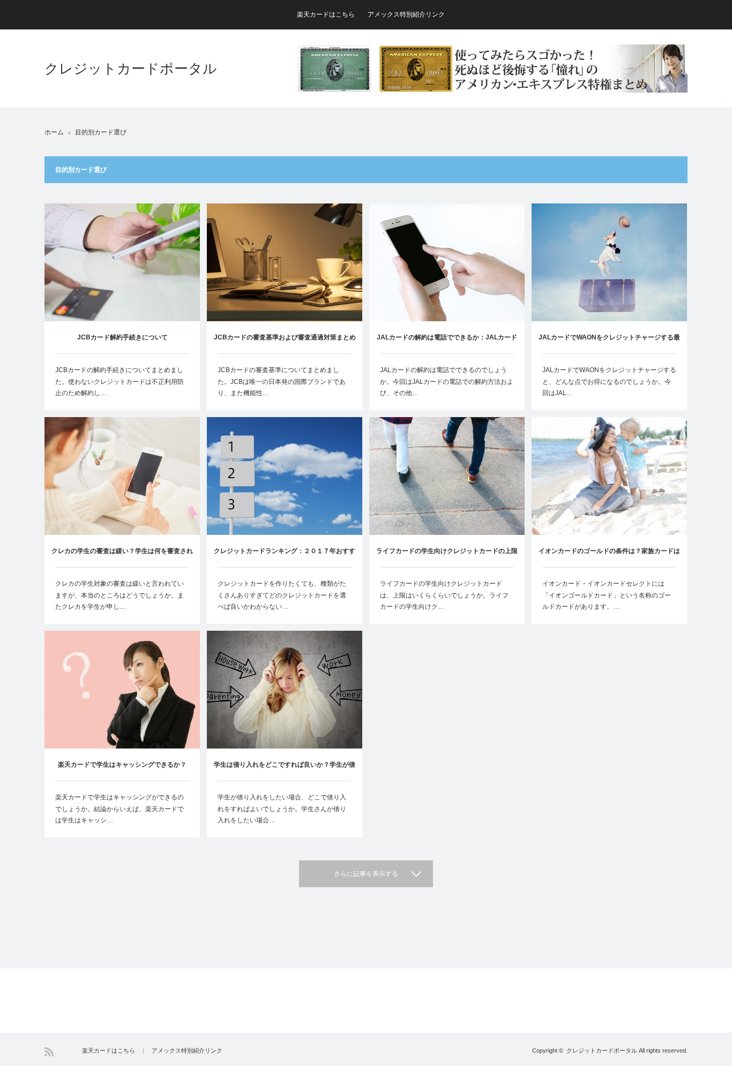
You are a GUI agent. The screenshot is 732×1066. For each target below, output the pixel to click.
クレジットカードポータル (130, 68)
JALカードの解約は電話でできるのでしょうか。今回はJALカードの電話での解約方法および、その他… (446, 381)
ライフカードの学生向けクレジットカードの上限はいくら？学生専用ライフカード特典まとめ (447, 557)
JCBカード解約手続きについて (122, 337)
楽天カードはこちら (326, 14)
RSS (49, 1051)
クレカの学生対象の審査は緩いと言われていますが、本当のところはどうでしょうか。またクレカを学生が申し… (119, 595)
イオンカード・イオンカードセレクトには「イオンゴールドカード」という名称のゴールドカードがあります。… (606, 595)
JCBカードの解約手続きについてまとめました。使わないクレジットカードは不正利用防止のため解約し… (119, 381)
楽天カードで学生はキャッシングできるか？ (122, 764)
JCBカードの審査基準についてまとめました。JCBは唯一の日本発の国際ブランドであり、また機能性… (282, 381)
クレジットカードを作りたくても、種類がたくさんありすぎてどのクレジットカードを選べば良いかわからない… (282, 595)
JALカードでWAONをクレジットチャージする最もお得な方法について (609, 343)
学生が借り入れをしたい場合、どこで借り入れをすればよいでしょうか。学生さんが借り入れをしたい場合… (282, 808)
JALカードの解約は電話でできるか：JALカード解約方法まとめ (447, 343)
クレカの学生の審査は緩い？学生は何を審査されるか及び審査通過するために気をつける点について (122, 557)
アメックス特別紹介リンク (406, 14)
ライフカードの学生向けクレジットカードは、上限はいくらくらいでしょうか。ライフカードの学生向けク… (444, 595)
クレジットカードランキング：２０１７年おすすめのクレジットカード (284, 557)
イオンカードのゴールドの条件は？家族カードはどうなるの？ (609, 557)
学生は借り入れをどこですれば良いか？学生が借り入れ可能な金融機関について (284, 771)
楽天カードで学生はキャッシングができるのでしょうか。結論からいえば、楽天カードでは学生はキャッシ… (119, 808)
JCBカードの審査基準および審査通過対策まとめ (285, 337)
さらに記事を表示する (366, 874)
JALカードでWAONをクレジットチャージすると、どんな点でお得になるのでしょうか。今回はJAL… (609, 381)
